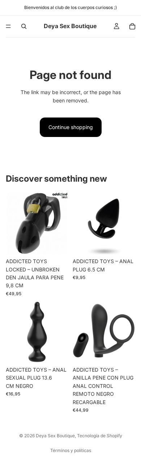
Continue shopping (70, 127)
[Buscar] (24, 26)
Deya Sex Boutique (55, 435)
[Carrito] (132, 26)
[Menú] (8, 26)
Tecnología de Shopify (99, 435)
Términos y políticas (70, 450)
